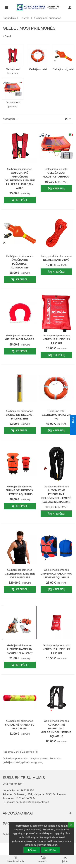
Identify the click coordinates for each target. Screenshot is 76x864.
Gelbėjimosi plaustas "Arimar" (56, 174)
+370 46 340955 (25, 798)
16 (66, 118)
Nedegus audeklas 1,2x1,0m (56, 651)
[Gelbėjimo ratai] (38, 55)
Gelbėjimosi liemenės (13, 71)
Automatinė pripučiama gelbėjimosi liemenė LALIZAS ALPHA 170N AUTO (20, 180)
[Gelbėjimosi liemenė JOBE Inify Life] (20, 547)
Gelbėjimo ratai (38, 69)
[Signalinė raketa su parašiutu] (20, 698)
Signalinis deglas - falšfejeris (20, 416)
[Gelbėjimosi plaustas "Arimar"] (56, 146)
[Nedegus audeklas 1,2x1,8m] (56, 312)
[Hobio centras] (38, 7)
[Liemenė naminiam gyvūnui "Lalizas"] (20, 622)
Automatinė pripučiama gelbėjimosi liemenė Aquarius (56, 730)
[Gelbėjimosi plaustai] (12, 88)
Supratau (50, 850)
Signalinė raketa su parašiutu (19, 726)
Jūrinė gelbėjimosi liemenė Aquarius (20, 492)
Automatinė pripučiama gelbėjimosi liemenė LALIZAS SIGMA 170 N (56, 496)
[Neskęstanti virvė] (56, 233)
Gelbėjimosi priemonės (19, 256)
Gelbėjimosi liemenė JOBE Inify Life (20, 575)
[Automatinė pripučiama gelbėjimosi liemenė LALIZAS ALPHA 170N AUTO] (20, 146)
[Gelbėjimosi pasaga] (20, 312)
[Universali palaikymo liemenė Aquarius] (56, 547)
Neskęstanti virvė (56, 259)
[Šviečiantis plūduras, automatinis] (20, 233)
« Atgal (7, 36)
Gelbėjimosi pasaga (19, 339)
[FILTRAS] (73, 432)
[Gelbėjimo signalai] (63, 55)
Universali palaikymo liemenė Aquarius (56, 575)
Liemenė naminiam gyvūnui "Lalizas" (20, 651)
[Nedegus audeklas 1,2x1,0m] (56, 622)
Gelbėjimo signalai (63, 69)
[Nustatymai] (69, 7)
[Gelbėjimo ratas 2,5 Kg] (56, 388)
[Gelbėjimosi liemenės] (12, 55)
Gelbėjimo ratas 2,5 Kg (56, 416)
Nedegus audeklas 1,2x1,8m (56, 341)
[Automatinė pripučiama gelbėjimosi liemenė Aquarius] (56, 698)
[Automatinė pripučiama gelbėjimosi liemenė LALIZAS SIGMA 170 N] (56, 464)
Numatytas (9, 118)
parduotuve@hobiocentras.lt (32, 801)
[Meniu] (6, 7)
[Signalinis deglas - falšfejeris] (20, 388)
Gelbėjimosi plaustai (13, 104)
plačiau (31, 850)
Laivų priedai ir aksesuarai (56, 256)
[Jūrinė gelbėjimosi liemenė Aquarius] (20, 464)
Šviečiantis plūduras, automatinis (20, 263)
